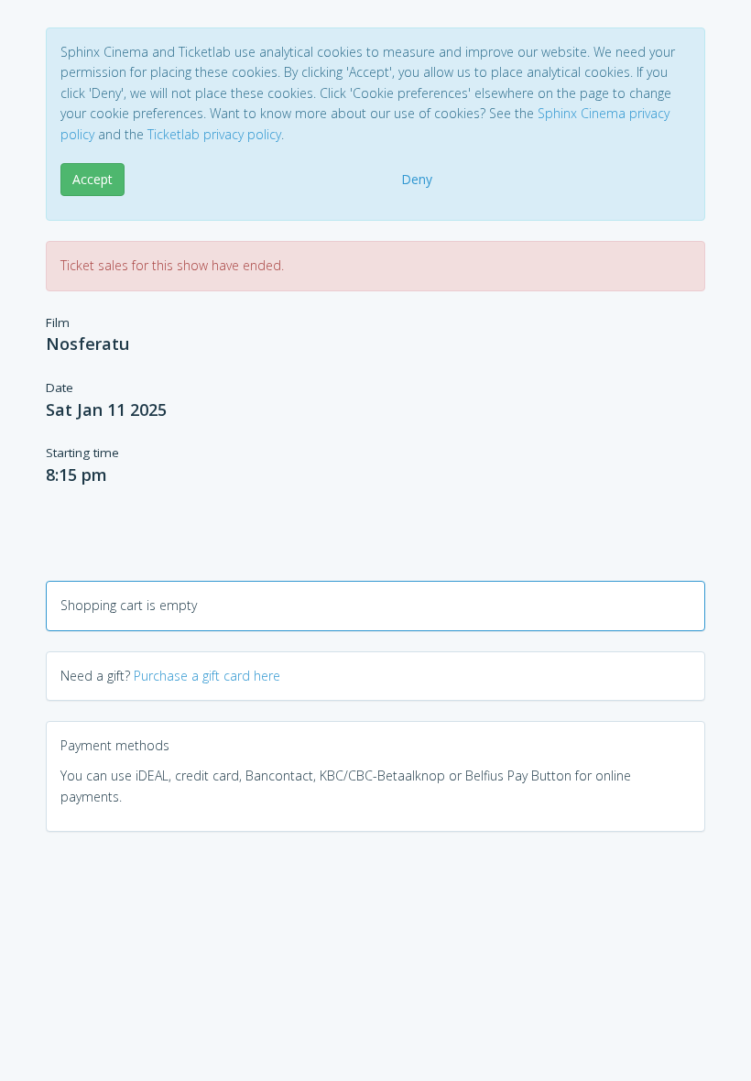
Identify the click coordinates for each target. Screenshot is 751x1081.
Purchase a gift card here (207, 675)
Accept (92, 179)
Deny (416, 179)
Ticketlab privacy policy (214, 134)
